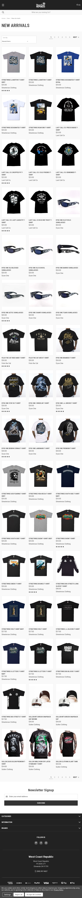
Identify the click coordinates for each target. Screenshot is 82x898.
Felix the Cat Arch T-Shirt (39, 358)
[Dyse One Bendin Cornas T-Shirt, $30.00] (14, 431)
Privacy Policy (58, 890)
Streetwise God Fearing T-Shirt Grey (14, 495)
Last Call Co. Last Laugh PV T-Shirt (13, 221)
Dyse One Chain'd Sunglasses (40, 313)
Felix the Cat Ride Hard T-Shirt (13, 358)
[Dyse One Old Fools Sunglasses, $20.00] (68, 202)
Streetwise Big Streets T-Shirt (14, 717)
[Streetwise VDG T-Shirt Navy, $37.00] (14, 611)
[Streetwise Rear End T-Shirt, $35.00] (41, 110)
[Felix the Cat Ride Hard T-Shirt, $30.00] (14, 340)
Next (75, 37)
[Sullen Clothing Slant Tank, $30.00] (68, 744)
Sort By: (5, 37)
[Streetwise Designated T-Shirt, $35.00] (14, 110)
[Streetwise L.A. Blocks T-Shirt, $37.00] (68, 611)
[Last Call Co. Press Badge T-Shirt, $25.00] (68, 110)
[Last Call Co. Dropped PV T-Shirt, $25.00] (14, 154)
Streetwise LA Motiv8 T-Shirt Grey (13, 81)
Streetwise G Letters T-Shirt (40, 671)
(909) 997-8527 (42, 871)
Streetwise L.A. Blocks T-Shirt (68, 629)
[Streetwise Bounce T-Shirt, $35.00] (41, 566)
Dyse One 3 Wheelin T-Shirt (39, 403)
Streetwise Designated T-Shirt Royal (68, 81)
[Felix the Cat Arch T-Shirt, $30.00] (41, 340)
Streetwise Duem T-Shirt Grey (40, 539)
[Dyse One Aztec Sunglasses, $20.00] (14, 295)
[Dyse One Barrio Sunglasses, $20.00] (68, 250)
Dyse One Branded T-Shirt (66, 358)
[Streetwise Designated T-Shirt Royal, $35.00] (68, 62)
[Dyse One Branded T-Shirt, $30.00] (68, 340)
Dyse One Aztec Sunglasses (12, 313)
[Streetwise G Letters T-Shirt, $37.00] (41, 654)
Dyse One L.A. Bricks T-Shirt (66, 403)
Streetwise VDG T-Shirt (38, 629)
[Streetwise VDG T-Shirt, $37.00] (41, 611)
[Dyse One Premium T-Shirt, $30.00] (68, 431)
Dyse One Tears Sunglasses (66, 313)
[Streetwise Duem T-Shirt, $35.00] (68, 521)
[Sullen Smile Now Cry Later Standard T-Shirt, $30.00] (41, 744)
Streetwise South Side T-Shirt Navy (68, 495)
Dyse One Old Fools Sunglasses (63, 221)
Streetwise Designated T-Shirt (14, 128)
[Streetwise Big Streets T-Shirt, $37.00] (14, 699)
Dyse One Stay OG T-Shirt (11, 403)
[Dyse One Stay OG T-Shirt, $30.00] (14, 385)
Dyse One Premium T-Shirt (66, 448)
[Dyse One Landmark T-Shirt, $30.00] (41, 431)
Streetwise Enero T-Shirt (12, 584)
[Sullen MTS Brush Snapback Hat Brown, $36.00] (41, 699)
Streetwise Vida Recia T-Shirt (40, 494)
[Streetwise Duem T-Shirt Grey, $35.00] (41, 521)
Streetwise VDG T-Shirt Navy (13, 629)
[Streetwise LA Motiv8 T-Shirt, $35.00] (41, 62)
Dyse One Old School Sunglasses (37, 269)
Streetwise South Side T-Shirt (13, 539)
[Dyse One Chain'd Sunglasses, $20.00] (41, 295)
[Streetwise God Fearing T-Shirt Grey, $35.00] (14, 476)
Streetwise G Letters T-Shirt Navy (13, 672)
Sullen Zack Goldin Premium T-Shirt (13, 763)
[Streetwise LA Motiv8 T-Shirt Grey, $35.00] (14, 62)
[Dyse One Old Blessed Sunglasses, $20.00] (14, 250)
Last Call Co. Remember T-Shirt (66, 173)
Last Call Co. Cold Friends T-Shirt (40, 173)
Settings (7, 894)
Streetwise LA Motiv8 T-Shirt (40, 80)
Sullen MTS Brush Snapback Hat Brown (40, 718)
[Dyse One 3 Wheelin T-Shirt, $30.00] (41, 385)
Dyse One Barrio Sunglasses (67, 268)
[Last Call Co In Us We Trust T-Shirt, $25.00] (41, 202)
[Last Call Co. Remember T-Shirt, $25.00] (68, 154)
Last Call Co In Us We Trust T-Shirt (40, 221)
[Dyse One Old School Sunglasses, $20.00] (41, 250)
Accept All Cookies (34, 894)
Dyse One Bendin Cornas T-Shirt (14, 448)
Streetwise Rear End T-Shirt (40, 128)
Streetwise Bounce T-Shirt (39, 584)
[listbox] (15, 41)
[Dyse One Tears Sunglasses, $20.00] (68, 295)
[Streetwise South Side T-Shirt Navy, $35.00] (68, 476)
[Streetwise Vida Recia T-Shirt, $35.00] (41, 476)
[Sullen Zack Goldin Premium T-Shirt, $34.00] (14, 744)
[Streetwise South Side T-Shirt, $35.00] (14, 521)
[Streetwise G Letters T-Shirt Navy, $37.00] (14, 654)
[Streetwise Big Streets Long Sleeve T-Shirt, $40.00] (68, 566)
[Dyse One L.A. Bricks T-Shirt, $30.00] (68, 385)
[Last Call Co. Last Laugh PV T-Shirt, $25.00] (14, 202)
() (79, 5)
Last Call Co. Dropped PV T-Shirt (12, 173)
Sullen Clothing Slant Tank (67, 762)
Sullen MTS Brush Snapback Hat (67, 718)
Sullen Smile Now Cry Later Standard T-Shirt (39, 763)
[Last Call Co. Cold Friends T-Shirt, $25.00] (41, 154)
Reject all (18, 894)
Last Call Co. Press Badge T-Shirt (67, 129)
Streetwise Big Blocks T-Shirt (67, 671)
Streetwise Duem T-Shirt (65, 539)
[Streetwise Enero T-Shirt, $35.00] (14, 566)
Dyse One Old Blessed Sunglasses (10, 269)
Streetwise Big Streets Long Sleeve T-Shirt (67, 585)
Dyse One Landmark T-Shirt (39, 448)
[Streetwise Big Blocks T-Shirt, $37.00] (68, 654)
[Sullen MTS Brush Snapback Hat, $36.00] (68, 699)
